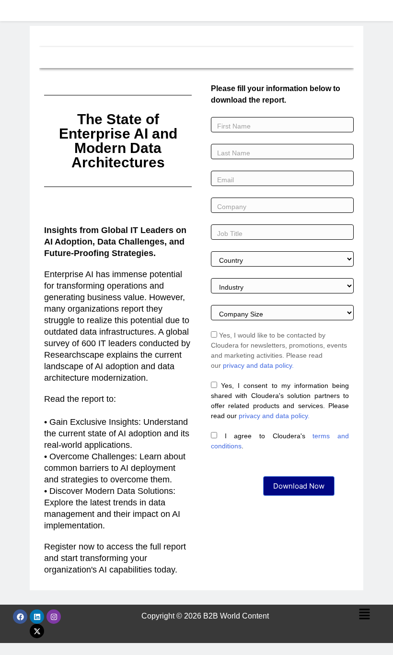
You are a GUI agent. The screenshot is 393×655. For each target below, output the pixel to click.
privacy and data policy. (258, 365)
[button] (364, 614)
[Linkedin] (37, 616)
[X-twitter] (37, 631)
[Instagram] (53, 616)
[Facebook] (20, 616)
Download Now (298, 486)
